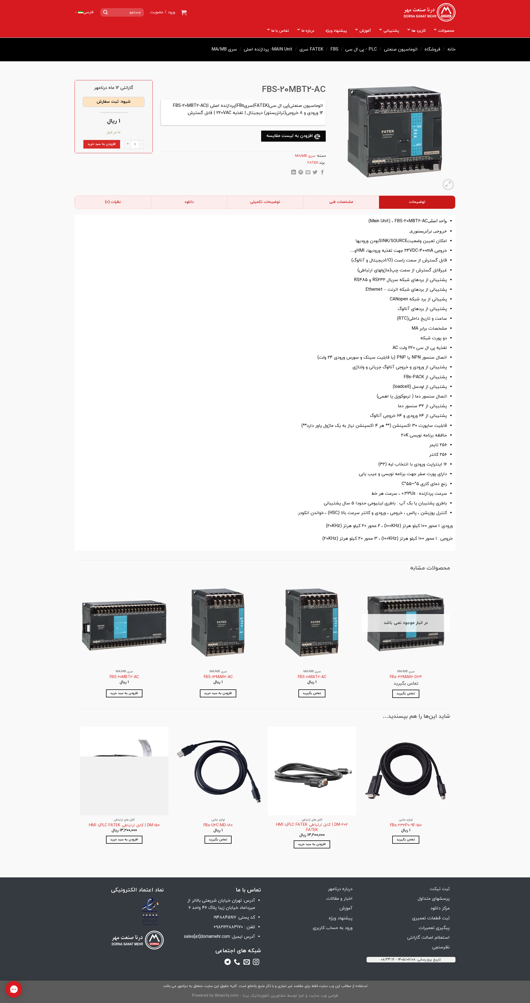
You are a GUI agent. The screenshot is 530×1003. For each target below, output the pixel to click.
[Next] (80, 643)
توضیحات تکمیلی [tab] (265, 202)
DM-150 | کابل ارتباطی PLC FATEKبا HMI (124, 825)
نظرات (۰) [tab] (113, 202)
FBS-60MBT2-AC (124, 677)
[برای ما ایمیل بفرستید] (246, 963)
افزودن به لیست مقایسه (290, 136)
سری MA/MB (224, 49)
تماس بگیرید (406, 693)
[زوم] (448, 184)
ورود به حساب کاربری (333, 928)
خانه (451, 49)
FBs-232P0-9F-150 (406, 825)
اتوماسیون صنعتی (401, 49)
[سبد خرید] (184, 12)
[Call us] (237, 963)
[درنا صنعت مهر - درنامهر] (429, 12)
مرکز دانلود (440, 908)
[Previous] (450, 643)
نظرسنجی (441, 947)
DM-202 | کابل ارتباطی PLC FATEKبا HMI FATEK (312, 827)
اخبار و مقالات (339, 899)
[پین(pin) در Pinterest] (300, 173)
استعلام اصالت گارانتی (428, 938)
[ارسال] (105, 12)
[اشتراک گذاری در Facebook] (322, 173)
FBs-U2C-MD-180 (218, 825)
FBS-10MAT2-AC (312, 677)
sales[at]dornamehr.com (207, 937)
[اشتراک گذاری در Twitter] (315, 173)
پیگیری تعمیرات (434, 928)
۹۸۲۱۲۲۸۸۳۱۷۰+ (228, 927)
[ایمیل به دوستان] (308, 173)
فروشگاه (432, 49)
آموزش (346, 908)
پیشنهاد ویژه (341, 918)
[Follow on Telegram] (227, 963)
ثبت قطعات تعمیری (431, 918)
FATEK (316, 49)
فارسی (88, 12)
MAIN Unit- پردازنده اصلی (268, 49)
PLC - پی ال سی (361, 49)
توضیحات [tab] (417, 202)
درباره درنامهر (340, 889)
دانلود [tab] (189, 202)
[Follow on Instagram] (256, 963)
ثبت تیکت (440, 889)
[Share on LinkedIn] (293, 173)
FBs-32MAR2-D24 (406, 677)
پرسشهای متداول (434, 899)
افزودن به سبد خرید (102, 144)
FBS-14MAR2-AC (218, 677)
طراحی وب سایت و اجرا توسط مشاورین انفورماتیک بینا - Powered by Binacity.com (265, 996)
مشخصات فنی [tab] (341, 202)
